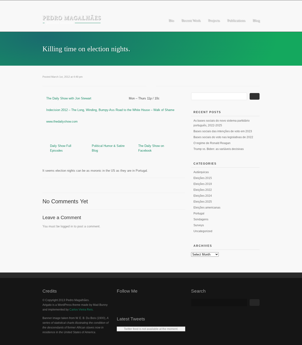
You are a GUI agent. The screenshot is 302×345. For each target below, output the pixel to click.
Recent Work (190, 20)
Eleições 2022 (202, 190)
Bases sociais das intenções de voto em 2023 (222, 131)
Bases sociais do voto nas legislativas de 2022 (223, 137)
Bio (171, 20)
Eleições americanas (206, 207)
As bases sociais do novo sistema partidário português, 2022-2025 (221, 123)
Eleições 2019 (202, 184)
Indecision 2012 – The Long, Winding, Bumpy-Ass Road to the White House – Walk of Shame (110, 110)
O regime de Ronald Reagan (212, 143)
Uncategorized (202, 231)
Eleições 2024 (202, 195)
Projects (213, 20)
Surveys (198, 225)
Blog (256, 20)
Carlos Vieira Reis (81, 309)
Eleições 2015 (202, 178)
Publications (236, 20)
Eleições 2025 (202, 201)
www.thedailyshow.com (62, 121)
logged (65, 226)
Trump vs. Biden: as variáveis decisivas (218, 149)
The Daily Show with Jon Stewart (68, 98)
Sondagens (200, 219)
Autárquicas (201, 172)
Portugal (198, 213)
